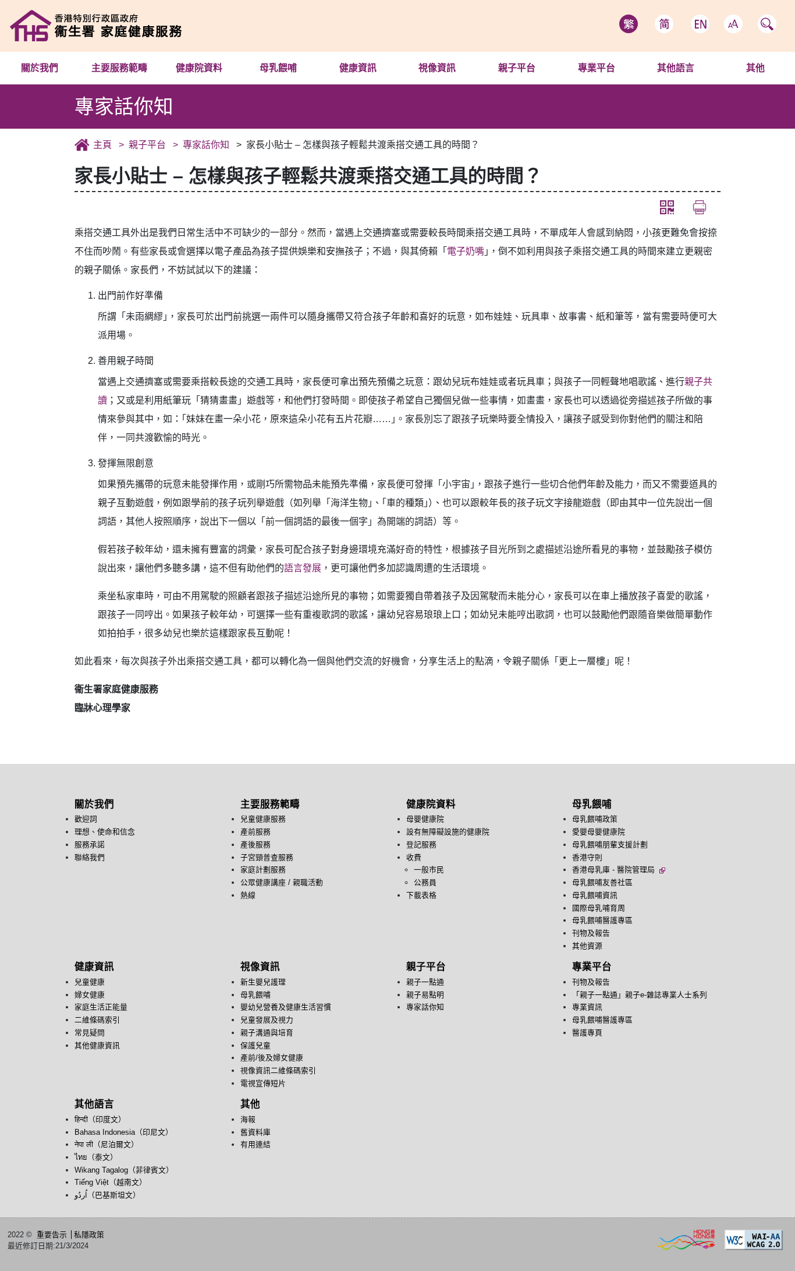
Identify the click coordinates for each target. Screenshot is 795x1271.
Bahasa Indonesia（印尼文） (123, 1132)
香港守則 (587, 857)
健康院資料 (199, 68)
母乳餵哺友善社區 (602, 882)
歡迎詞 (47, 83)
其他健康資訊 (97, 1045)
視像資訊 (437, 68)
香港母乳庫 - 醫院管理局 (614, 869)
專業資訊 (587, 1007)
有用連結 (255, 1144)
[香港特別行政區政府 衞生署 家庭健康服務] (154, 25)
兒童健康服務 (139, 83)
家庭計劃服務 (263, 869)
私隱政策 (89, 1234)
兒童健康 (361, 83)
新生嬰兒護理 (463, 83)
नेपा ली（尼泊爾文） (106, 1144)
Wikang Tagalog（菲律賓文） (123, 1170)
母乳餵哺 (278, 68)
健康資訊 (358, 68)
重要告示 (52, 1234)
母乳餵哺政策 (305, 83)
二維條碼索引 (97, 1019)
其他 (755, 68)
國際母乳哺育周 (598, 908)
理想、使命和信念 (104, 831)
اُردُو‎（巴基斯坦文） (107, 1195)
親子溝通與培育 (266, 1032)
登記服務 (421, 844)
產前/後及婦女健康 (271, 1057)
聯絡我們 (89, 857)
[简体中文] (664, 24)
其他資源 (587, 945)
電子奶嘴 (465, 251)
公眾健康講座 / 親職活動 (281, 882)
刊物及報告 (591, 933)
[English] (700, 24)
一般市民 (429, 869)
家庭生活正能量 (100, 1007)
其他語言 (675, 68)
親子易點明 (425, 994)
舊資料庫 (255, 1132)
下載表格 (421, 895)
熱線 (247, 895)
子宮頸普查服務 (266, 857)
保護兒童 (255, 1045)
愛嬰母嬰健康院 (598, 831)
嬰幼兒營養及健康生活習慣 (285, 1007)
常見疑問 (89, 1032)
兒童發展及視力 (266, 1019)
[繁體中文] (628, 24)
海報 (755, 83)
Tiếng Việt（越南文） (110, 1182)
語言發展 (302, 568)
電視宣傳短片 (263, 1083)
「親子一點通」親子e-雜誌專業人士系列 (639, 994)
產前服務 (255, 831)
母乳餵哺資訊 (594, 895)
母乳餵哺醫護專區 (602, 920)
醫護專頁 (587, 1032)
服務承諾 (89, 844)
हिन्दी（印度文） (644, 83)
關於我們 (39, 68)
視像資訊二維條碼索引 (278, 1070)
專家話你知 (206, 145)
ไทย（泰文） (96, 1157)
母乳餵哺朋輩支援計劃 (610, 844)
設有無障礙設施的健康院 (447, 831)
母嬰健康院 (220, 83)
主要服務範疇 (119, 68)
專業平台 (596, 68)
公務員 (425, 882)
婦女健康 (89, 994)
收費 (413, 857)
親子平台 (516, 68)
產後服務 (255, 844)
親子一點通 (517, 83)
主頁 (102, 145)
